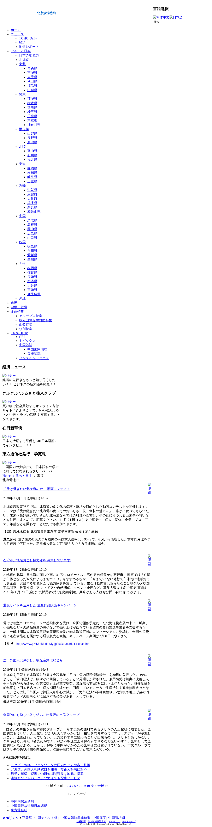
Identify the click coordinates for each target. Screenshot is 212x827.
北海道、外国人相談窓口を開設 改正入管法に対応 (49, 769)
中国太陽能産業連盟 (75, 818)
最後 (101, 786)
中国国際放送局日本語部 (29, 806)
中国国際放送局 (22, 801)
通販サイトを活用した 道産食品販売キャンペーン (40, 605)
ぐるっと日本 (22, 475)
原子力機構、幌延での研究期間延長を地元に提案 (47, 774)
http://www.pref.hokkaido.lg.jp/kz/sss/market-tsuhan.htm (53, 643)
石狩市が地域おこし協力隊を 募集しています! (37, 560)
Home (6, 475)
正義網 (27, 818)
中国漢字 (99, 818)
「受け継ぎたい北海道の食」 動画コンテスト (36, 489)
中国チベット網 (46, 818)
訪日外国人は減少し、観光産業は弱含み (33, 660)
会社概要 (81, 821)
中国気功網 (116, 818)
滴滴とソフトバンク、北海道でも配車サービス (45, 778)
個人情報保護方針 (97, 821)
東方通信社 (19, 810)
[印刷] (149, 492)
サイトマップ (129, 821)
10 (88, 786)
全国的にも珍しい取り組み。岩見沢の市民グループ (41, 715)
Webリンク (10, 818)
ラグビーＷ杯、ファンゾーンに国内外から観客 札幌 (50, 765)
